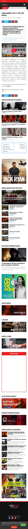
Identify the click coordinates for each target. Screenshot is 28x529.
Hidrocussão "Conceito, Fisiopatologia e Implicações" (16, 465)
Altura (26, 8)
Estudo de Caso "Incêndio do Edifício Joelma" (14, 41)
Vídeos (19, 17)
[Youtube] (15, 518)
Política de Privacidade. (15, 525)
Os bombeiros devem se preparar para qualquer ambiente (13, 264)
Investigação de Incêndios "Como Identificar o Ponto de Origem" (17, 446)
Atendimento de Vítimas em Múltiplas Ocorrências (15, 452)
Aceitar (23, 525)
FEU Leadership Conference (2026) (15, 459)
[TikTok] (18, 518)
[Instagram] (12, 518)
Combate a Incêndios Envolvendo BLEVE (17, 440)
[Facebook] (10, 518)
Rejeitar (14, 527)
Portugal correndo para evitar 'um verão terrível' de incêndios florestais (16, 433)
